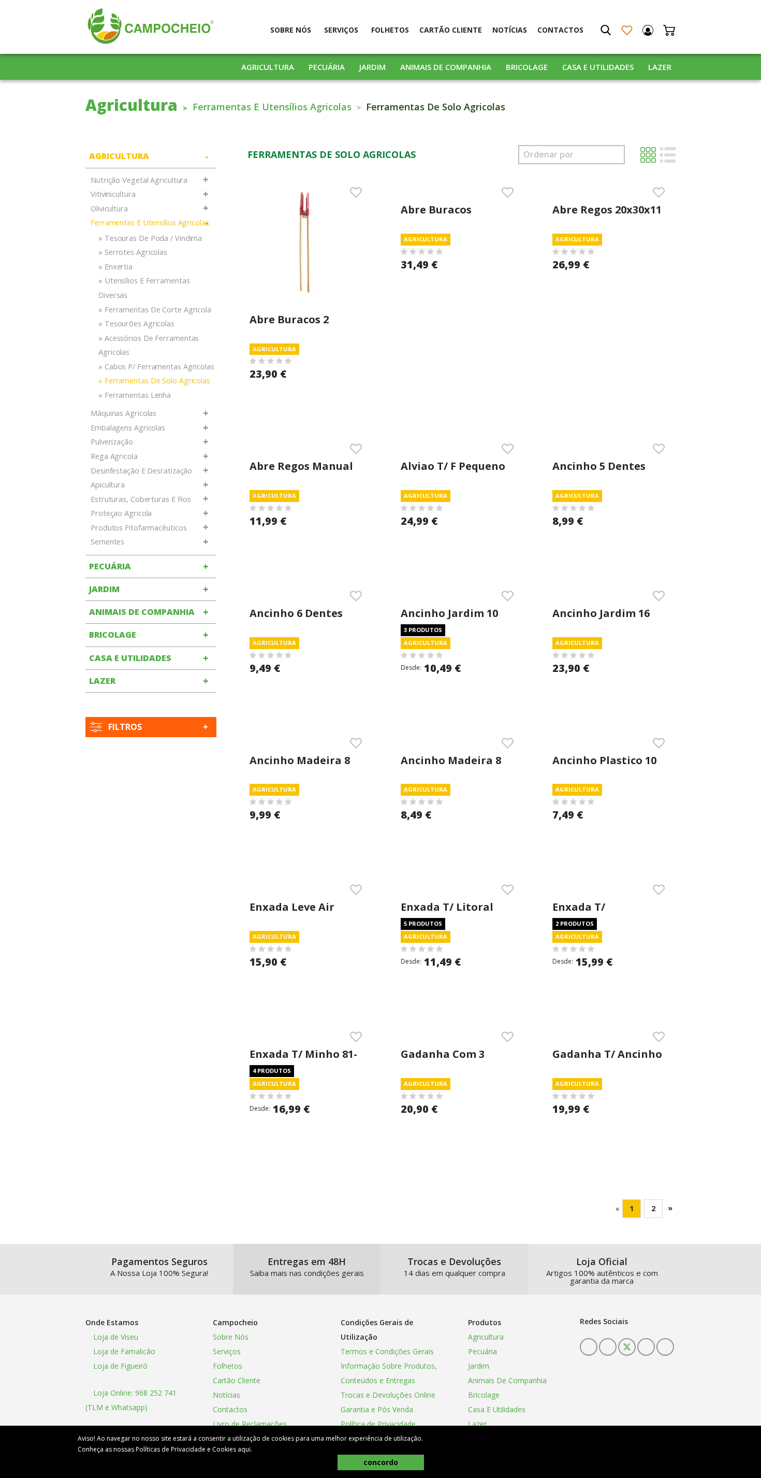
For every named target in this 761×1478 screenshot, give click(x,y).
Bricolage (527, 67)
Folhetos (390, 30)
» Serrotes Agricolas (132, 252)
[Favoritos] (626, 30)
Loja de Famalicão (123, 1351)
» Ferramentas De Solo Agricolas (154, 380)
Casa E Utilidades (598, 67)
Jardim (372, 67)
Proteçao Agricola (121, 513)
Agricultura (267, 67)
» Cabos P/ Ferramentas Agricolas (156, 366)
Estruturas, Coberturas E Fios (141, 499)
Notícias (509, 30)
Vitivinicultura (113, 194)
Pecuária (327, 67)
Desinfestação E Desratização (141, 471)
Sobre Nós (290, 30)
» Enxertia (115, 266)
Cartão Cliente (450, 30)
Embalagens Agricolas (128, 428)
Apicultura (108, 485)
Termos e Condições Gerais (387, 1351)
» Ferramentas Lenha (134, 395)
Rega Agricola (114, 456)
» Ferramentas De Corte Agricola (154, 309)
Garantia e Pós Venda (377, 1409)
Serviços (341, 30)
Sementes (107, 542)
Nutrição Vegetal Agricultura (139, 180)
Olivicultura (109, 208)
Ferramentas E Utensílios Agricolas (272, 107)
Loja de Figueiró (119, 1366)
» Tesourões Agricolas (136, 323)
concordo (380, 1462)
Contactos (560, 30)
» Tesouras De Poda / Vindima (150, 238)
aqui (244, 1449)
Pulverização (112, 442)
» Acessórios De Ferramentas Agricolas (148, 345)
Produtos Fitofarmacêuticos (138, 528)
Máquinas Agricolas (123, 413)
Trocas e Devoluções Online (388, 1395)
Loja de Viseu (114, 1337)
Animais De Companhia (445, 67)
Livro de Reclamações (250, 1424)
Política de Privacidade (378, 1424)
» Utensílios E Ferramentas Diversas (143, 288)
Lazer (659, 67)
